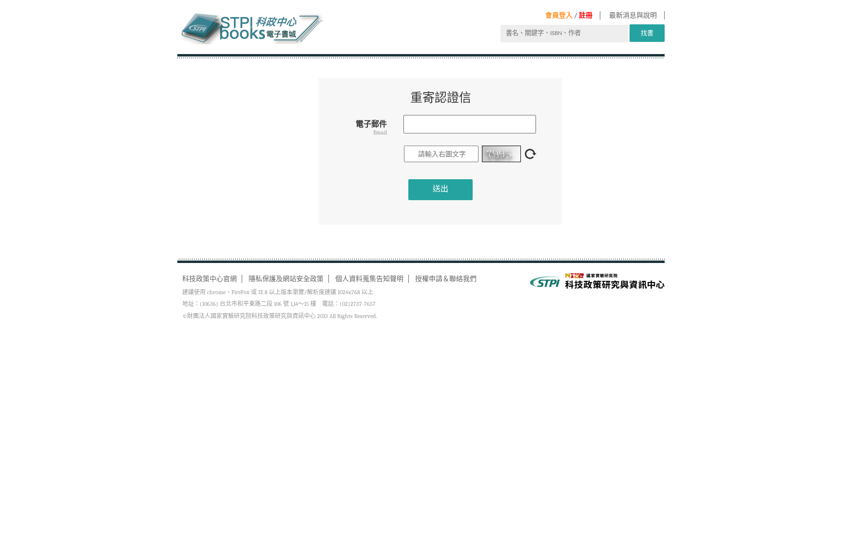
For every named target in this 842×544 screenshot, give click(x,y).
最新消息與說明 (633, 15)
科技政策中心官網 (209, 279)
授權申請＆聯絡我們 (446, 279)
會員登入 (559, 15)
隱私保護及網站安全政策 (286, 279)
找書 (647, 33)
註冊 (586, 15)
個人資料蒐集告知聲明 (369, 279)
